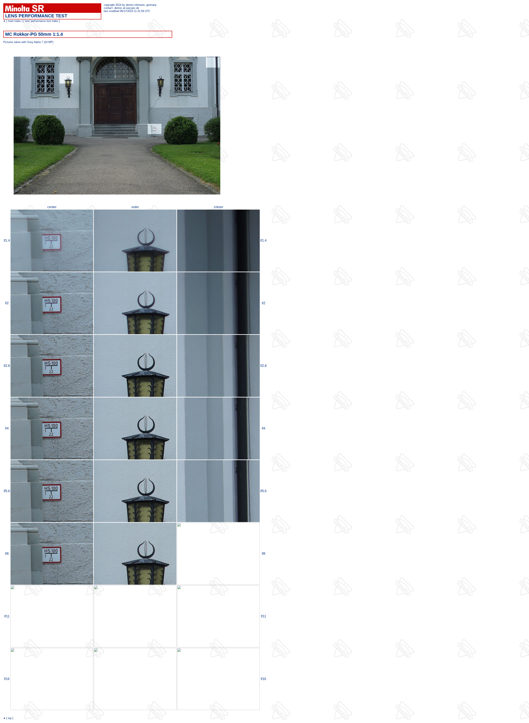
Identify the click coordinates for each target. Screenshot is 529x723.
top (10, 718)
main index (14, 21)
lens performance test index (41, 21)
